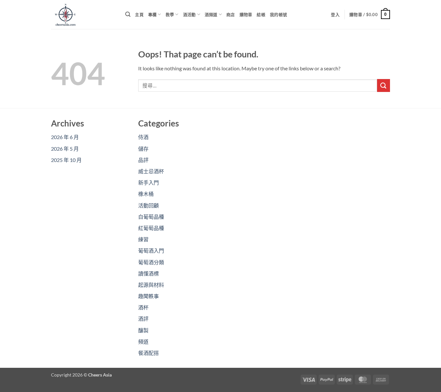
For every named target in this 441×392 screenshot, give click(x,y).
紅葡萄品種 (151, 228)
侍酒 (143, 137)
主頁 (139, 14)
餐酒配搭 (148, 353)
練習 (143, 239)
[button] (127, 14)
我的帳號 (278, 14)
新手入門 (148, 182)
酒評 (143, 319)
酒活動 (189, 14)
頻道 (143, 341)
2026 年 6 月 (65, 137)
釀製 (143, 330)
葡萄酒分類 (151, 262)
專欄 (152, 14)
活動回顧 (148, 205)
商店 (230, 14)
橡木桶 (146, 194)
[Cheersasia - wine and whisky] (83, 14)
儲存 (143, 149)
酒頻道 (211, 14)
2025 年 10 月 (66, 160)
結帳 (261, 14)
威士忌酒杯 (151, 171)
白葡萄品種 (151, 217)
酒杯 (143, 307)
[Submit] (383, 85)
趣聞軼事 (148, 296)
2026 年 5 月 (65, 149)
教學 (170, 14)
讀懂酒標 (148, 273)
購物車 (246, 14)
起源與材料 (151, 285)
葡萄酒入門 (151, 250)
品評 (143, 160)
